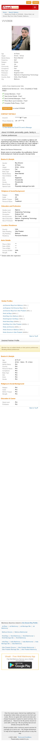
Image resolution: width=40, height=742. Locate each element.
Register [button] (35, 2)
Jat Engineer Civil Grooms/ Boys (13, 308)
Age (2, 54)
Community (4, 66)
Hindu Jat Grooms (8, 327)
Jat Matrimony (13, 626)
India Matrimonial (28, 642)
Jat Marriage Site (25, 626)
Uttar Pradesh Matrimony (29, 649)
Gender (4, 163)
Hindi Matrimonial (28, 636)
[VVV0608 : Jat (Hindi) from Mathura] (20, 38)
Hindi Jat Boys (7, 313)
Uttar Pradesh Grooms (9, 647)
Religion (3, 62)
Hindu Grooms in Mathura (11, 329)
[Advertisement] (20, 278)
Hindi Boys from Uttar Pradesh (12, 324)
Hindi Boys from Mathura (10, 316)
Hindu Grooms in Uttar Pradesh (12, 332)
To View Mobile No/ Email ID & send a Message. (17, 127)
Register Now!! (7, 125)
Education (4, 75)
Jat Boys (4, 626)
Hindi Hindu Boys (8, 321)
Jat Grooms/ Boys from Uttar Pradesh (14, 311)
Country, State (5, 77)
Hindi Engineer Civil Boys (10, 319)
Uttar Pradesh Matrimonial (26, 647)
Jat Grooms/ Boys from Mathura (13, 305)
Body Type (4, 71)
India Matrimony (15, 642)
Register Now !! (7, 108)
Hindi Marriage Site (8, 638)
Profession (4, 73)
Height (3, 56)
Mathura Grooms (7, 632)
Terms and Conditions (24, 737)
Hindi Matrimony (16, 636)
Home (5, 12)
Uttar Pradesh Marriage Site (10, 649)
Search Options (13, 12)
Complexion (5, 68)
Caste (3, 64)
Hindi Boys (5, 636)
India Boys (5, 642)
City (2, 79)
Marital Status (5, 58)
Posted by (4, 60)
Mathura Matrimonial (21, 632)
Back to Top (33, 336)
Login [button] (28, 2)
